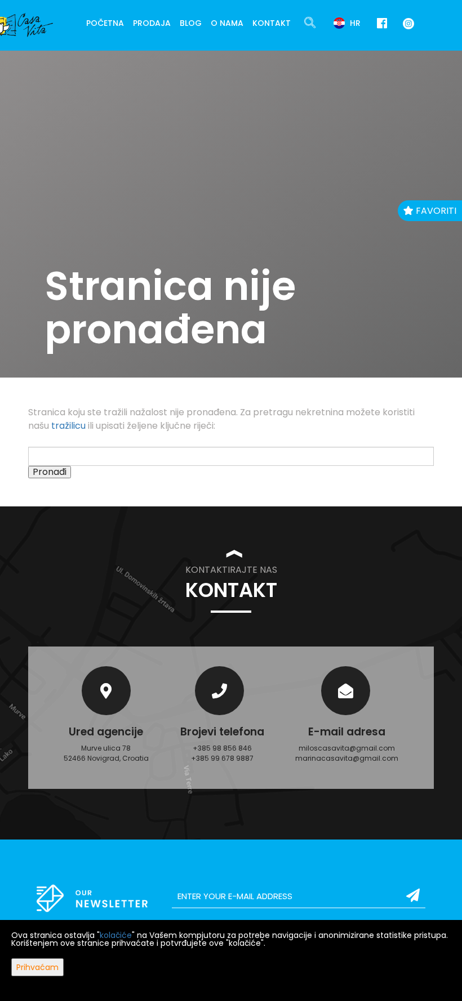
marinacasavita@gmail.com (346, 758)
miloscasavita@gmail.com (347, 748)
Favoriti (435, 210)
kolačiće (116, 935)
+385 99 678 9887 (222, 758)
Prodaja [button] (152, 23)
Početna (105, 23)
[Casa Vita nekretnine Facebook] (382, 23)
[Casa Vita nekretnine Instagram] (406, 23)
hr (354, 23)
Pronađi (49, 472)
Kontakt (271, 23)
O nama (227, 23)
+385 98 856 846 (222, 748)
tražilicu (68, 425)
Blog (191, 23)
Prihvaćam (37, 967)
